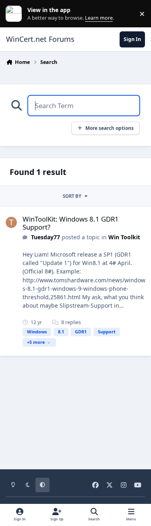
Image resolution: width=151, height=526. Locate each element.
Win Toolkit (124, 237)
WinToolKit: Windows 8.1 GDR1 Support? (71, 223)
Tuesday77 (45, 237)
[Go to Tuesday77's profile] (11, 222)
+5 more (36, 342)
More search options (109, 128)
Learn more (15, 14)
